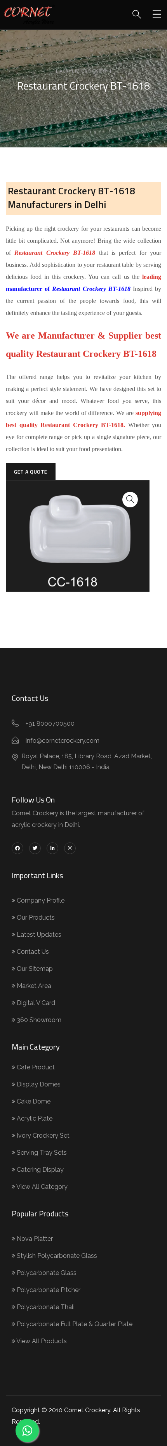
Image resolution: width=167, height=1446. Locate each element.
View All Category (41, 1186)
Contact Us (32, 951)
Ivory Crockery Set (42, 1135)
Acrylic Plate (33, 1118)
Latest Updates (38, 934)
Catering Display (39, 1169)
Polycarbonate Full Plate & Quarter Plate (73, 1324)
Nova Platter (34, 1238)
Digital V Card (35, 1003)
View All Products (41, 1341)
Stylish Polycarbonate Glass (56, 1255)
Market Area (33, 985)
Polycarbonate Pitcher (47, 1290)
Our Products (35, 917)
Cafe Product (35, 1067)
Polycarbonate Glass (46, 1272)
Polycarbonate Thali (45, 1307)
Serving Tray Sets (41, 1152)
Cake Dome (32, 1101)
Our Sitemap (34, 968)
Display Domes (38, 1084)
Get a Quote (30, 472)
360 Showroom (38, 1020)
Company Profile (39, 900)
